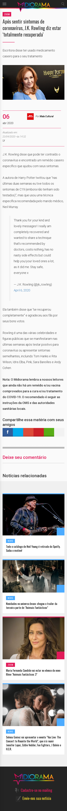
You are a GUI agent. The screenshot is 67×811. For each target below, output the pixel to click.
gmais (28, 432)
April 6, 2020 (22, 290)
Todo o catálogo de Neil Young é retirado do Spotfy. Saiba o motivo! (33, 549)
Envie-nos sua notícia (37, 798)
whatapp (49, 432)
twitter (18, 432)
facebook (8, 432)
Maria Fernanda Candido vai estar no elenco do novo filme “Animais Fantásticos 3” (33, 672)
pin (39, 432)
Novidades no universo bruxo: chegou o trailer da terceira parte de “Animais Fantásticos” (31, 606)
